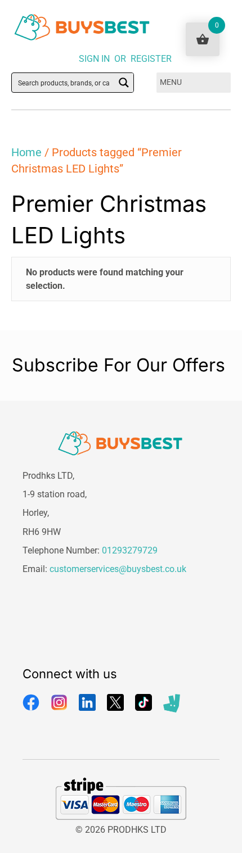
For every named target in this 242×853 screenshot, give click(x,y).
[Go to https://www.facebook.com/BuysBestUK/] (31, 702)
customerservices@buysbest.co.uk (118, 569)
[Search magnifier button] (123, 82)
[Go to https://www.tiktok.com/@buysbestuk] (143, 702)
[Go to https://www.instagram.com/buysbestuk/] (59, 702)
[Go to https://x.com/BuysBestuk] (115, 702)
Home (26, 152)
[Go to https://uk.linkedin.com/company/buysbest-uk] (87, 702)
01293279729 (130, 550)
